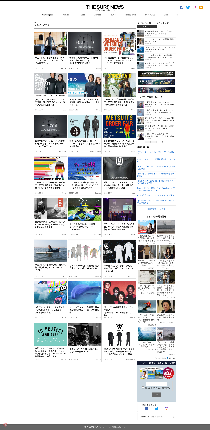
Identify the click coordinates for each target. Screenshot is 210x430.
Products (66, 15)
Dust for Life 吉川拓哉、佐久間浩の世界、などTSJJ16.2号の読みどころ (156, 189)
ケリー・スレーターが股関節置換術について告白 (156, 160)
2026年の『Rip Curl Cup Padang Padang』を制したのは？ (156, 167)
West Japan (150, 15)
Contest (97, 15)
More (166, 15)
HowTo (113, 15)
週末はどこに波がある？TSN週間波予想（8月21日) (156, 175)
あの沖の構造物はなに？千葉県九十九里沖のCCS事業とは (155, 201)
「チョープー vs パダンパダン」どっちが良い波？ (156, 153)
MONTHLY (147, 27)
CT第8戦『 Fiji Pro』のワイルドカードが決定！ (156, 195)
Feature (82, 15)
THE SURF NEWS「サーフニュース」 (98, 427)
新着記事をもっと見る (156, 209)
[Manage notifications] (5, 425)
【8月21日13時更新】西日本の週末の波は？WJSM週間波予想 (155, 182)
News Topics (47, 15)
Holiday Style (130, 15)
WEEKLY (166, 27)
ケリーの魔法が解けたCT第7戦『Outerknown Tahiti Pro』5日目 (160, 57)
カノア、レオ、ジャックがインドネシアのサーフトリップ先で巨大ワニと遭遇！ (159, 65)
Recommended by (160, 358)
